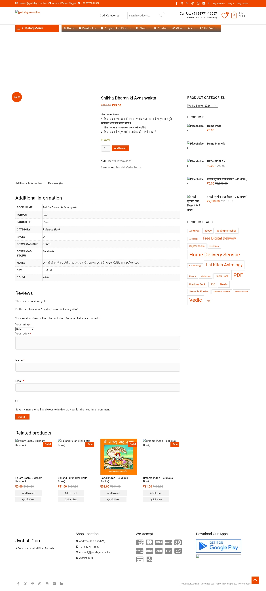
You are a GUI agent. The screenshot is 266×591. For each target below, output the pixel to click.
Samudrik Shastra (222, 292)
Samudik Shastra (198, 291)
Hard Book (214, 246)
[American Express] (140, 542)
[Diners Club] (178, 542)
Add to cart (120, 148)
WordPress (245, 583)
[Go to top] (255, 580)
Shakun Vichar (241, 292)
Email (19, 381)
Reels (224, 284)
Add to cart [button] (28, 493)
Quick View (28, 499)
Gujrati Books (196, 246)
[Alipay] (149, 560)
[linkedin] (209, 3)
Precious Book (197, 284)
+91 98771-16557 (90, 3)
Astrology (193, 239)
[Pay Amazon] (178, 551)
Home (71, 28)
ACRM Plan (194, 231)
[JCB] (159, 551)
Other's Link (184, 28)
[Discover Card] (140, 551)
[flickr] (203, 3)
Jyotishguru (86, 557)
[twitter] (182, 3)
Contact (163, 28)
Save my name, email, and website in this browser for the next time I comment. (62, 409)
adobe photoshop (227, 230)
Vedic (195, 300)
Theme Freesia (222, 583)
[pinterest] (187, 3)
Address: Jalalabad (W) (92, 541)
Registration (243, 3)
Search (160, 15)
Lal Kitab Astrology (224, 264)
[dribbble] (192, 3)
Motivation (205, 276)
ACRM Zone (207, 28)
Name (19, 360)
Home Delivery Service (214, 255)
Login (231, 3)
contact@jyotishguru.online (32, 3)
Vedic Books (133, 167)
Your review (23, 333)
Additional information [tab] (28, 183)
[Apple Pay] (168, 551)
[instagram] (198, 3)
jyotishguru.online (190, 583)
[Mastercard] (149, 542)
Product (87, 28)
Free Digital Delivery (219, 238)
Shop (143, 28)
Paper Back (222, 276)
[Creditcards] (140, 560)
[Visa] (159, 542)
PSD (212, 284)
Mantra (192, 276)
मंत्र (208, 301)
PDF (238, 275)
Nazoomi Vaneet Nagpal (64, 3)
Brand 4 (120, 167)
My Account (219, 3)
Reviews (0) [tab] (55, 183)
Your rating (22, 324)
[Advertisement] (133, 59)
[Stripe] (149, 551)
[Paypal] (168, 542)
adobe (208, 230)
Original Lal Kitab (116, 28)
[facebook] (176, 3)
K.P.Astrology (195, 265)
